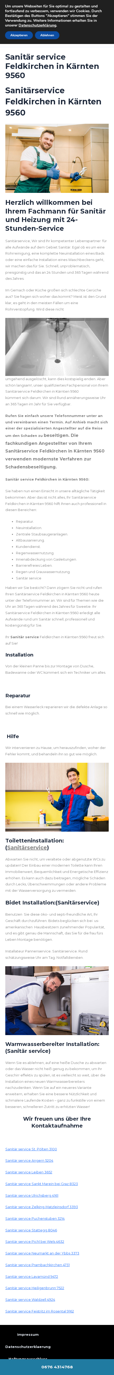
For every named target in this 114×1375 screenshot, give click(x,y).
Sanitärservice (27, 847)
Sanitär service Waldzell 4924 (30, 1300)
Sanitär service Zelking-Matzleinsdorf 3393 (41, 1207)
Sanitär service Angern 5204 (29, 1161)
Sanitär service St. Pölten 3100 (31, 1149)
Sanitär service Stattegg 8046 (31, 1230)
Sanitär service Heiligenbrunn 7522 (34, 1288)
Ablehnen (47, 35)
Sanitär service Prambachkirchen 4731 (37, 1265)
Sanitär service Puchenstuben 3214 (35, 1219)
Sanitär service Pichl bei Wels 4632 (34, 1242)
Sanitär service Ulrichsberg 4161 (31, 1195)
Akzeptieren (19, 35)
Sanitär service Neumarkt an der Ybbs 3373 (42, 1253)
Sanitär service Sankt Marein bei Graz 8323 (41, 1184)
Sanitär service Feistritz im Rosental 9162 (39, 1311)
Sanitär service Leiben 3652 (28, 1172)
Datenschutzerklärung (37, 25)
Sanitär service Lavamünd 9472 (31, 1277)
